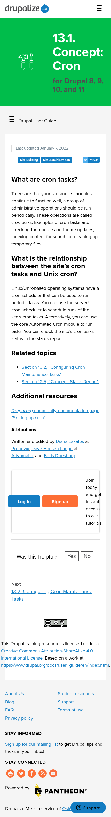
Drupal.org (10, 773)
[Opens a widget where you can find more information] (88, 808)
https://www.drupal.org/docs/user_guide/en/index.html (55, 665)
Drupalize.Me (27, 8)
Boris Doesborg (59, 455)
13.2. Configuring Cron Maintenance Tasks (51, 595)
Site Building (29, 159)
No (87, 556)
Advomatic (22, 455)
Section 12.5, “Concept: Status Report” (60, 381)
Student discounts (76, 693)
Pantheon (61, 791)
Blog (9, 702)
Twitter (21, 773)
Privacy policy (19, 718)
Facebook (32, 773)
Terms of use (71, 709)
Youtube (53, 773)
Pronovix (20, 448)
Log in (24, 501)
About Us (14, 693)
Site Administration (56, 159)
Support (66, 702)
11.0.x (94, 159)
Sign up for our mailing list (31, 744)
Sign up (60, 501)
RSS (42, 773)
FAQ (9, 709)
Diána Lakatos (70, 441)
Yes (71, 556)
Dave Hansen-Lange (52, 448)
